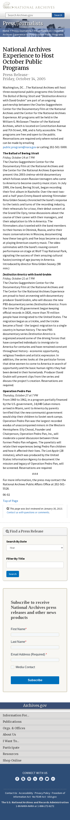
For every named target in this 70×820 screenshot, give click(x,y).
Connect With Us (35, 773)
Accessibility (26, 793)
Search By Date (16, 541)
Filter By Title (15, 558)
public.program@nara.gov (19, 147)
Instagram (29, 779)
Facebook (17, 779)
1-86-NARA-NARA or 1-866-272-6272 (35, 806)
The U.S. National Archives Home (28, 6)
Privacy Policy (42, 793)
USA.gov (52, 796)
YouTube (41, 779)
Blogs (47, 779)
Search (58, 15)
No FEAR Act (39, 796)
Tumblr (35, 779)
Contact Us (11, 793)
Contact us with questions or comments (28, 512)
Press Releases (43, 30)
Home (6, 30)
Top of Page (10, 501)
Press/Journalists (22, 30)
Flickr (53, 779)
